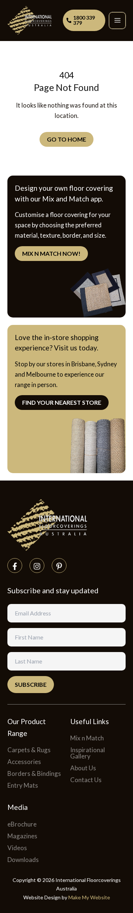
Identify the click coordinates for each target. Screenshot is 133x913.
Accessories (24, 762)
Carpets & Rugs (29, 750)
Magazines (22, 836)
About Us (83, 768)
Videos (17, 848)
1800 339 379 (84, 20)
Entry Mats (22, 785)
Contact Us (86, 780)
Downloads (23, 859)
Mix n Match (87, 738)
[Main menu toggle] (117, 20)
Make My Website (89, 897)
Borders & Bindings (34, 773)
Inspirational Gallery (87, 753)
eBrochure (22, 824)
